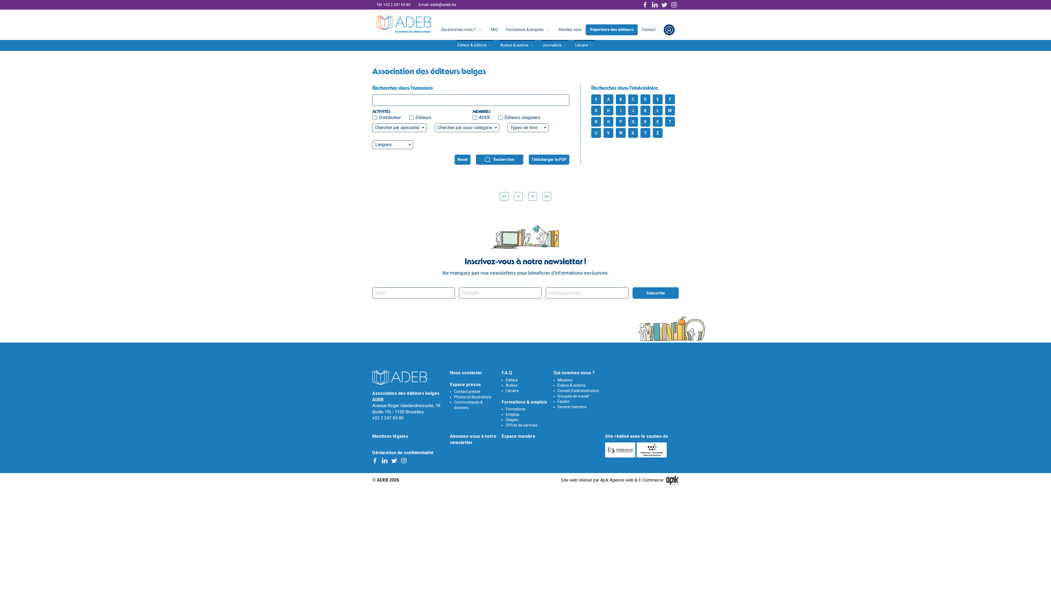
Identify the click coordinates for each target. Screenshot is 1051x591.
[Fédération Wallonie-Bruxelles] (621, 449)
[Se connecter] (669, 29)
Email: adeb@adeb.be (437, 4)
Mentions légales (390, 436)
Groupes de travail (573, 396)
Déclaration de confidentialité (403, 452)
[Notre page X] (664, 5)
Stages (512, 420)
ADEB (484, 117)
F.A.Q (507, 372)
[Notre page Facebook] (645, 5)
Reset (462, 159)
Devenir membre (572, 407)
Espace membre (518, 436)
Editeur (512, 380)
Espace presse (465, 384)
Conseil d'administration (578, 391)
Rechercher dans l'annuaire (402, 88)
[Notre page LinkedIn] (655, 5)
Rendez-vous (570, 29)
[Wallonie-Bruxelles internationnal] (652, 449)
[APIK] (672, 480)
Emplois (512, 414)
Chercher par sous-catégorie (465, 127)
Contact (649, 29)
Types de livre (524, 127)
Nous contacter (466, 372)
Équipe (563, 401)
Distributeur (390, 117)
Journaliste (552, 45)
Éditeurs (423, 117)
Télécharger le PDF (549, 159)
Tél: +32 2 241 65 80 (393, 4)
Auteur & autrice (514, 45)
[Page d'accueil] (403, 24)
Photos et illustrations (473, 397)
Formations (516, 409)
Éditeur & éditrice (472, 45)
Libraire (581, 45)
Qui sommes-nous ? (458, 29)
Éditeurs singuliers (522, 117)
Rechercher (504, 159)
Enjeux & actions (572, 385)
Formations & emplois (525, 29)
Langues (383, 144)
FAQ (494, 29)
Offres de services (522, 425)
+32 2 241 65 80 (388, 418)
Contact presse (467, 391)
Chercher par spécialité (397, 127)
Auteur (512, 385)
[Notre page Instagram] (674, 5)
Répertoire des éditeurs (611, 29)
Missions (565, 380)
